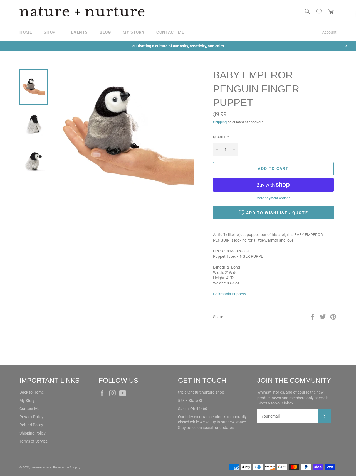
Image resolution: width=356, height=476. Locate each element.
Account (329, 32)
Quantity (221, 137)
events (79, 32)
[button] (273, 212)
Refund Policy (31, 425)
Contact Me (29, 408)
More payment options (273, 198)
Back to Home (31, 392)
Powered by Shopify (66, 467)
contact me (170, 32)
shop (50, 32)
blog (105, 32)
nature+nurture (41, 467)
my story (133, 32)
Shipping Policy (32, 433)
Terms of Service (33, 441)
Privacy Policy (31, 416)
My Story (27, 400)
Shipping (220, 122)
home (25, 32)
